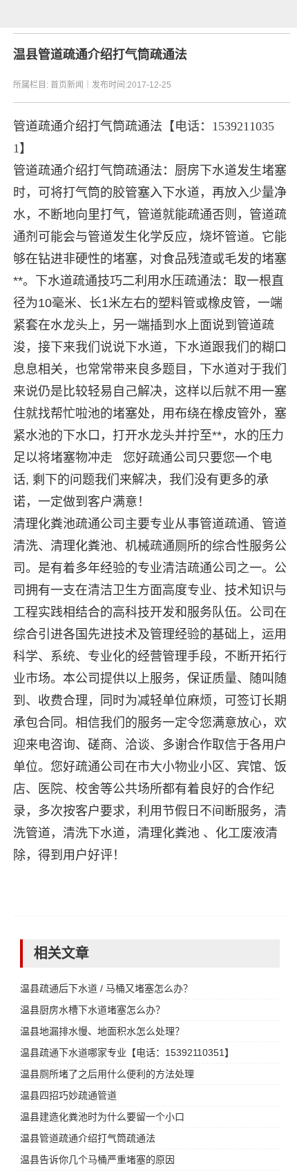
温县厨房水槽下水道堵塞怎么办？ (92, 1009)
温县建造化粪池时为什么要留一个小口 (102, 1116)
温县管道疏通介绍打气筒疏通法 (87, 1138)
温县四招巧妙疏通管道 (68, 1095)
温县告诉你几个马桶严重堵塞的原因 (97, 1159)
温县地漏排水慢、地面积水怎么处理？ (102, 1031)
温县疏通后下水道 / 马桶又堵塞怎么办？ (106, 988)
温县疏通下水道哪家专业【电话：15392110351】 (127, 1052)
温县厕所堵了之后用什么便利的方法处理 (107, 1073)
